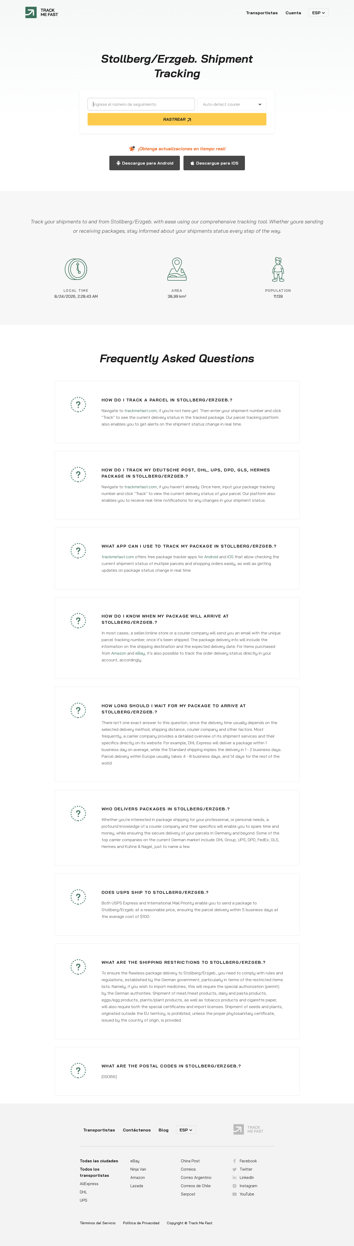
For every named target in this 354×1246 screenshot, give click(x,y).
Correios (188, 1169)
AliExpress (89, 1183)
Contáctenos (137, 1129)
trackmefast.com (140, 410)
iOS (230, 556)
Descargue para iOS (217, 163)
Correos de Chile (196, 1185)
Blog (163, 1129)
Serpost (188, 1194)
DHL (83, 1192)
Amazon (118, 653)
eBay (140, 653)
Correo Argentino (196, 1177)
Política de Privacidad (141, 1223)
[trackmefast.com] (41, 12)
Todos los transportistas (94, 1172)
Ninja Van (138, 1169)
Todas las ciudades (99, 1160)
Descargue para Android (147, 163)
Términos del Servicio (98, 1223)
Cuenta (293, 12)
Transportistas (262, 12)
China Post (190, 1160)
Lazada (136, 1185)
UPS (83, 1200)
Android (211, 556)
